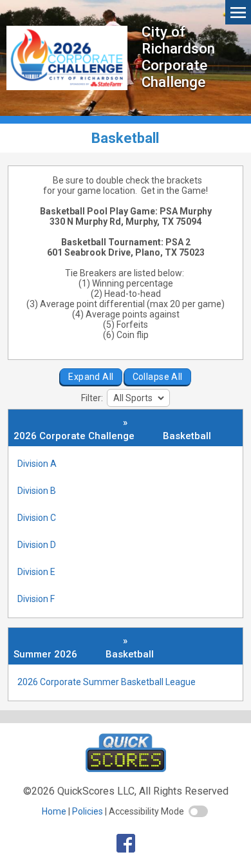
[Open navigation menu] (238, 12)
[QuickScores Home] (126, 768)
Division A (37, 463)
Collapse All (158, 377)
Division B (36, 491)
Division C (36, 518)
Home (54, 811)
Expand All (90, 377)
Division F (36, 599)
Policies (87, 811)
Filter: (93, 398)
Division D (36, 545)
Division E (36, 572)
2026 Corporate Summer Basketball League (106, 682)
